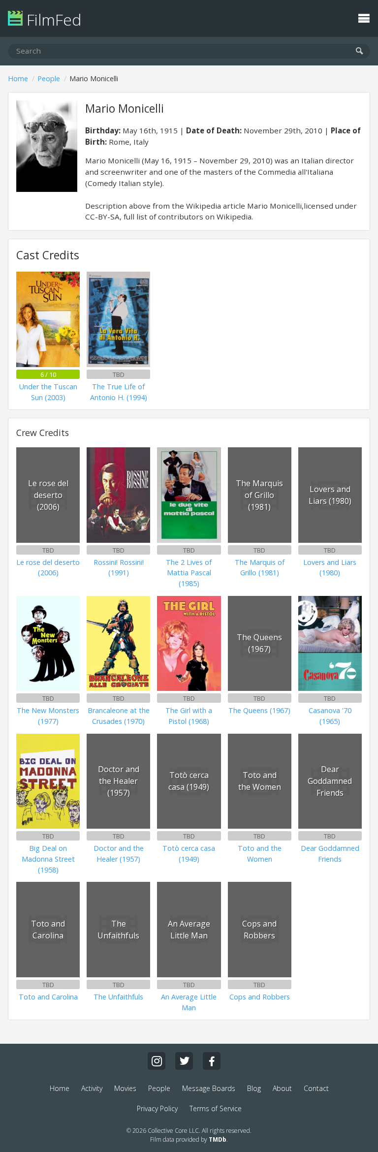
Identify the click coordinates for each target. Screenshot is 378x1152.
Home (18, 78)
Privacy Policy (157, 1108)
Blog (254, 1088)
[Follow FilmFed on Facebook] (211, 1061)
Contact (316, 1088)
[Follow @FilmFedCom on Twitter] (184, 1061)
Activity (91, 1088)
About (282, 1088)
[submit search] (359, 51)
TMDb (217, 1139)
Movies (125, 1088)
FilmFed (52, 19)
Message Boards (208, 1088)
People (48, 78)
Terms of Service (215, 1108)
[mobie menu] (363, 17)
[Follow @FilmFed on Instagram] (156, 1061)
